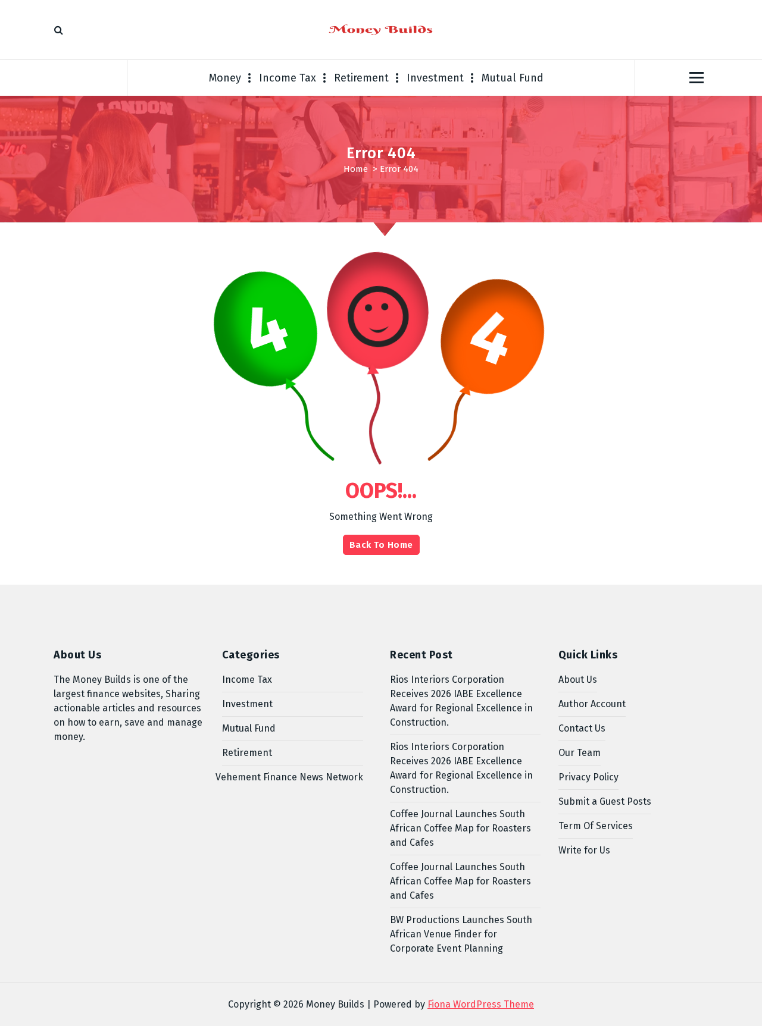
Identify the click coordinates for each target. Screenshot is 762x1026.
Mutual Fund (513, 77)
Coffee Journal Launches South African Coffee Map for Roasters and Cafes (460, 828)
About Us (577, 679)
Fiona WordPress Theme (480, 1004)
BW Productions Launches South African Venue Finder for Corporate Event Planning (461, 934)
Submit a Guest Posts (604, 801)
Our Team (579, 752)
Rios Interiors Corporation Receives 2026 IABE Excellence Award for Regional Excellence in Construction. (461, 701)
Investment (435, 77)
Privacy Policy (588, 777)
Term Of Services (595, 826)
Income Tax (287, 77)
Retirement (361, 77)
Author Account (592, 704)
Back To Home (381, 544)
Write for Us (584, 850)
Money (225, 77)
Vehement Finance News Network (289, 777)
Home (355, 169)
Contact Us (581, 728)
